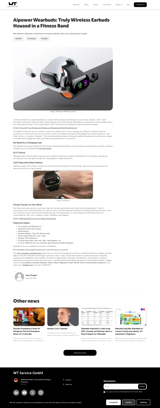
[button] (129, 4)
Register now (28, 265)
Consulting (107, 5)
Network (76, 5)
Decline (129, 402)
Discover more (80, 353)
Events (95, 5)
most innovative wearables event (29, 253)
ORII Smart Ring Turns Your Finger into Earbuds (38, 219)
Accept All (113, 402)
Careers (68, 380)
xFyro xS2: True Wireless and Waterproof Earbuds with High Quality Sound (48, 128)
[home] (13, 4)
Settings (143, 402)
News (86, 5)
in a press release (44, 148)
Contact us (140, 5)
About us (119, 5)
